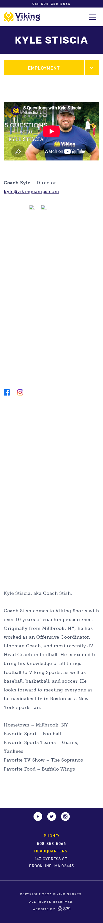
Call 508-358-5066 (51, 4)
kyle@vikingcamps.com (31, 191)
